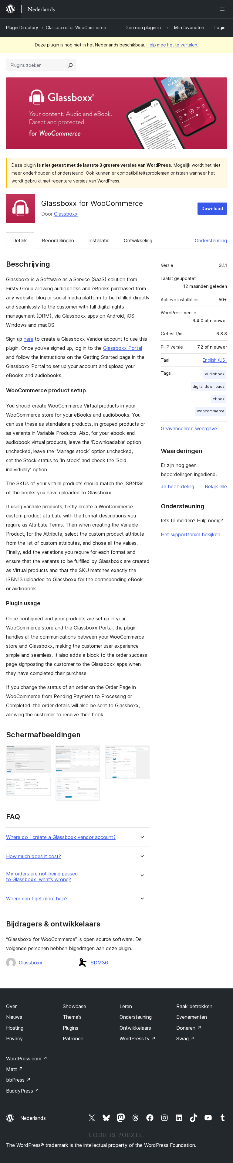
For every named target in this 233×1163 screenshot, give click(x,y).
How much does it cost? (33, 856)
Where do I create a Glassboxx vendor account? (61, 837)
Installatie (99, 240)
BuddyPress (22, 1091)
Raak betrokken (194, 1006)
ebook (219, 399)
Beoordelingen (58, 240)
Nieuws (14, 1017)
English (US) (215, 360)
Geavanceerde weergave (189, 428)
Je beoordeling (177, 486)
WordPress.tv (138, 1038)
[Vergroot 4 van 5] (92, 785)
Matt (14, 1069)
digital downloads (209, 386)
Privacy (14, 1038)
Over (11, 1006)
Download (212, 208)
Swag (185, 1038)
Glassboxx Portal (122, 348)
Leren (126, 1006)
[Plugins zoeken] (70, 65)
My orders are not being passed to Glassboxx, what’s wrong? (42, 876)
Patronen (73, 1038)
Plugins (70, 1028)
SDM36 (99, 963)
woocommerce (211, 411)
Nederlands (33, 1118)
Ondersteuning (211, 240)
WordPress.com (26, 1059)
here (28, 339)
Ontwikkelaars (135, 1028)
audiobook (215, 374)
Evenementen (191, 1017)
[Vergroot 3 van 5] (92, 754)
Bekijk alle (216, 486)
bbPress (18, 1080)
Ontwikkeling (138, 240)
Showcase (74, 1006)
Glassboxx (66, 214)
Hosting (14, 1028)
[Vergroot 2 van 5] (42, 786)
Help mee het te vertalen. (172, 44)
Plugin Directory (22, 27)
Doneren (188, 1028)
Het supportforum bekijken (190, 534)
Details (20, 240)
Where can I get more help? (37, 899)
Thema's (72, 1017)
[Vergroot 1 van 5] (42, 754)
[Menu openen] (223, 9)
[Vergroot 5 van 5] (141, 754)
